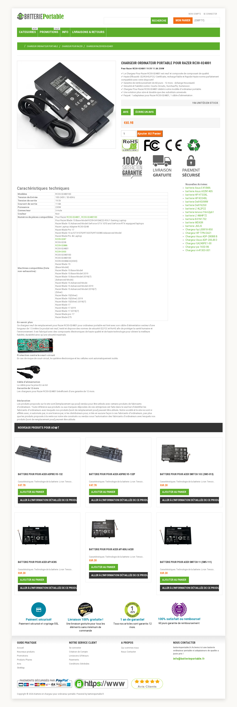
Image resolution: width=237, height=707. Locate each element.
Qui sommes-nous (130, 648)
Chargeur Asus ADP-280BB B (201, 236)
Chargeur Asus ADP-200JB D (201, 240)
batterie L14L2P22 (195, 208)
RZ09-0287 (60, 239)
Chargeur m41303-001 (197, 250)
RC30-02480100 (89, 217)
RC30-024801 (73, 217)
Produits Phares (24, 660)
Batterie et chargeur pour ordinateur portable (54, 694)
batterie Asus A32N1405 (199, 191)
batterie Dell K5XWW (196, 201)
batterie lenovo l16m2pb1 (199, 212)
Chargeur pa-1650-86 (197, 246)
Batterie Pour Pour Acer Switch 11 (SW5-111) (186, 562)
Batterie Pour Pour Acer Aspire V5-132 (40, 474)
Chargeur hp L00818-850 (199, 229)
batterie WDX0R (194, 222)
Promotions (22, 656)
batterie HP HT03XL (196, 194)
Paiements (74, 660)
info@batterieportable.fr (189, 658)
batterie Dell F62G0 (195, 205)
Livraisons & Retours (79, 656)
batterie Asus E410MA (197, 187)
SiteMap (20, 668)
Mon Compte (195, 14)
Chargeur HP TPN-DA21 (198, 233)
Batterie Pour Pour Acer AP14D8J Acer (111, 549)
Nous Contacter (128, 652)
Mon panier (183, 20)
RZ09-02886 (61, 245)
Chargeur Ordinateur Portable (42, 46)
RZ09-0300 (60, 251)
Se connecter (210, 14)
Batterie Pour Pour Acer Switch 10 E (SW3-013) (187, 474)
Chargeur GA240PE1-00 (198, 243)
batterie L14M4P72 (196, 215)
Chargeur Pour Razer (72, 46)
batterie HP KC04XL (196, 198)
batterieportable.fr (96, 694)
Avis (19, 664)
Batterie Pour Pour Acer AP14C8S (37, 562)
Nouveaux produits (26, 652)
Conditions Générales (79, 664)
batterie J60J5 (193, 226)
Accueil (20, 648)
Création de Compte (78, 652)
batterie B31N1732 (195, 219)
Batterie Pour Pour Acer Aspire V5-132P (112, 474)
